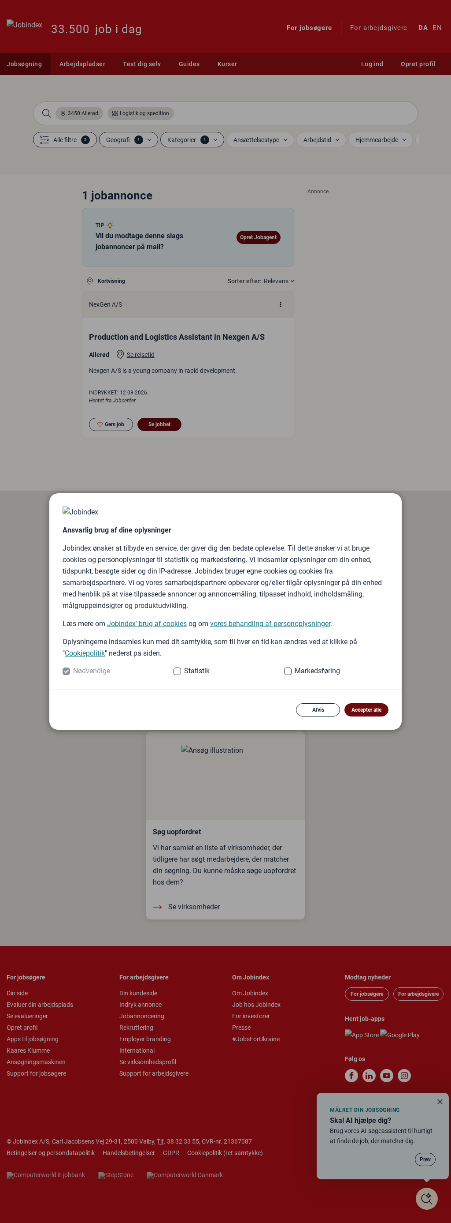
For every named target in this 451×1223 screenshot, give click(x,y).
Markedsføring (317, 671)
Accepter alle (366, 710)
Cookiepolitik (85, 653)
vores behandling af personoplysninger (270, 623)
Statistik (197, 671)
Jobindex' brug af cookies (147, 623)
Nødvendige (91, 671)
